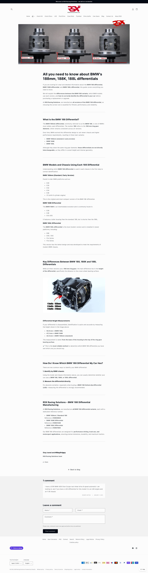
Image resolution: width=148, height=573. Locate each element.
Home (44, 539)
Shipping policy (68, 569)
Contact (65, 539)
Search (72, 539)
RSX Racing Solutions (19, 569)
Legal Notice (90, 539)
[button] (12, 9)
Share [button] (46, 462)
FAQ (60, 539)
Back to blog (75, 469)
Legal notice (77, 569)
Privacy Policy (100, 539)
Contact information (87, 569)
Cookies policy (74, 542)
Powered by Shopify (30, 569)
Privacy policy (49, 569)
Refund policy (40, 569)
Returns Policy (80, 539)
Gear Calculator (52, 539)
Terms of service (58, 569)
